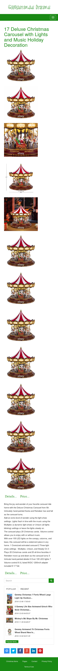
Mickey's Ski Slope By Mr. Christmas (31, 618)
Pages (24, 661)
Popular (11, 588)
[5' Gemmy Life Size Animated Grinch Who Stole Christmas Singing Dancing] (10, 609)
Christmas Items (12, 661)
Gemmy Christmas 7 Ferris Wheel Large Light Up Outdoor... (33, 596)
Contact (34, 661)
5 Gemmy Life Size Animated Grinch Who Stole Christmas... (33, 608)
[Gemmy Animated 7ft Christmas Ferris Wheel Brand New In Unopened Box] (10, 632)
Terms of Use (29, 666)
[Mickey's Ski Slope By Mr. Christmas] (10, 621)
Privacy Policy (47, 661)
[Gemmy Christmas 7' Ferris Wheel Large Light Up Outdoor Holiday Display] (10, 597)
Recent (25, 588)
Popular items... (12, 641)
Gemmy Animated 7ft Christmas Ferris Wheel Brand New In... (32, 631)
